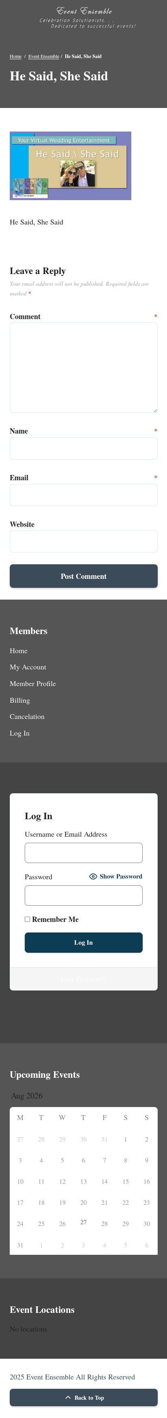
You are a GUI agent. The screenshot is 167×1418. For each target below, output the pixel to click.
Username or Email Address (66, 834)
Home (15, 56)
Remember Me (54, 919)
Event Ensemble (43, 56)
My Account (28, 666)
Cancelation (27, 716)
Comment (19, 316)
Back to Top (88, 1397)
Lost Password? (84, 979)
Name (19, 430)
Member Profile (33, 683)
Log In (20, 733)
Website (19, 524)
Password (38, 876)
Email (19, 477)
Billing (20, 700)
